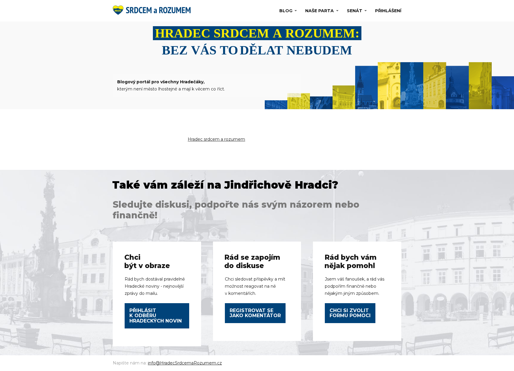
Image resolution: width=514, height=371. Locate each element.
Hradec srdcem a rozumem (216, 139)
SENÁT (354, 10)
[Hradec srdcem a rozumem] (153, 10)
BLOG (285, 10)
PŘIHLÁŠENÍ (388, 10)
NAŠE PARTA (319, 10)
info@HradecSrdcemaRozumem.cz (185, 363)
